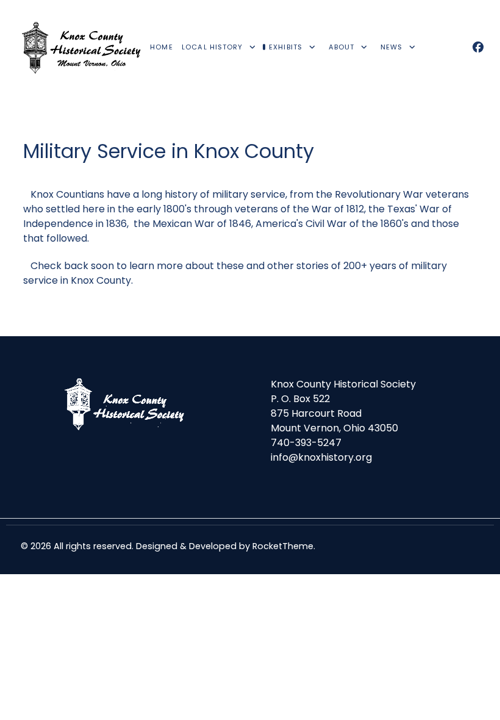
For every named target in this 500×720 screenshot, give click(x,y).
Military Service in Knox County (168, 151)
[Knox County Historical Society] (82, 47)
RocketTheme (282, 546)
